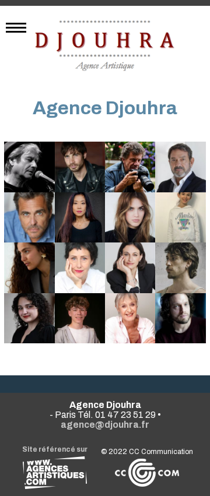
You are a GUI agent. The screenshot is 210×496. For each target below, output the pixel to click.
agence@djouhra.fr (105, 425)
